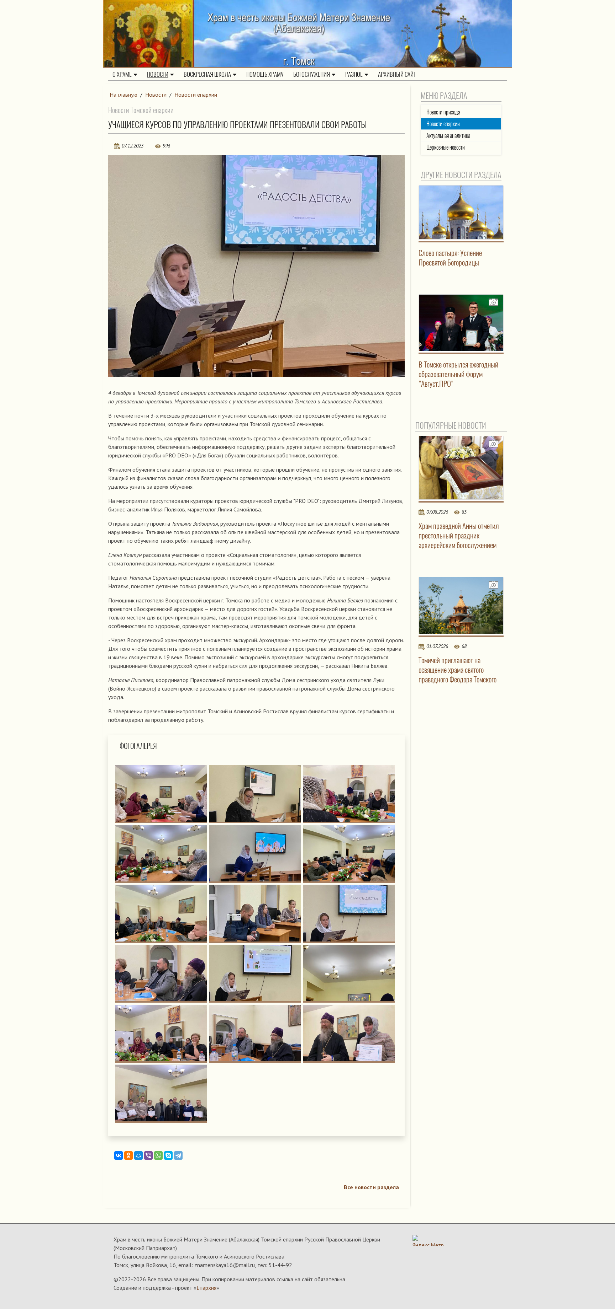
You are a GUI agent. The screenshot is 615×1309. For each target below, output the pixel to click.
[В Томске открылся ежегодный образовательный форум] (461, 322)
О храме (122, 74)
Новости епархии (195, 94)
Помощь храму (265, 74)
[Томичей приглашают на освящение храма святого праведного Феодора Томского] (461, 605)
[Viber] (148, 1155)
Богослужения (311, 74)
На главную (123, 94)
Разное (354, 74)
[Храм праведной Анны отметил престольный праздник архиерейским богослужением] (461, 468)
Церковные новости (445, 147)
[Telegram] (178, 1155)
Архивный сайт (397, 74)
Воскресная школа (207, 74)
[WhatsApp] (158, 1155)
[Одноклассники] (128, 1155)
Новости (157, 74)
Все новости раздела (371, 1187)
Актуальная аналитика (448, 135)
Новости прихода (443, 112)
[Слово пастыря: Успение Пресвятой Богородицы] (461, 212)
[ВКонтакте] (118, 1155)
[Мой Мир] (138, 1155)
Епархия (206, 1287)
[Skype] (168, 1155)
